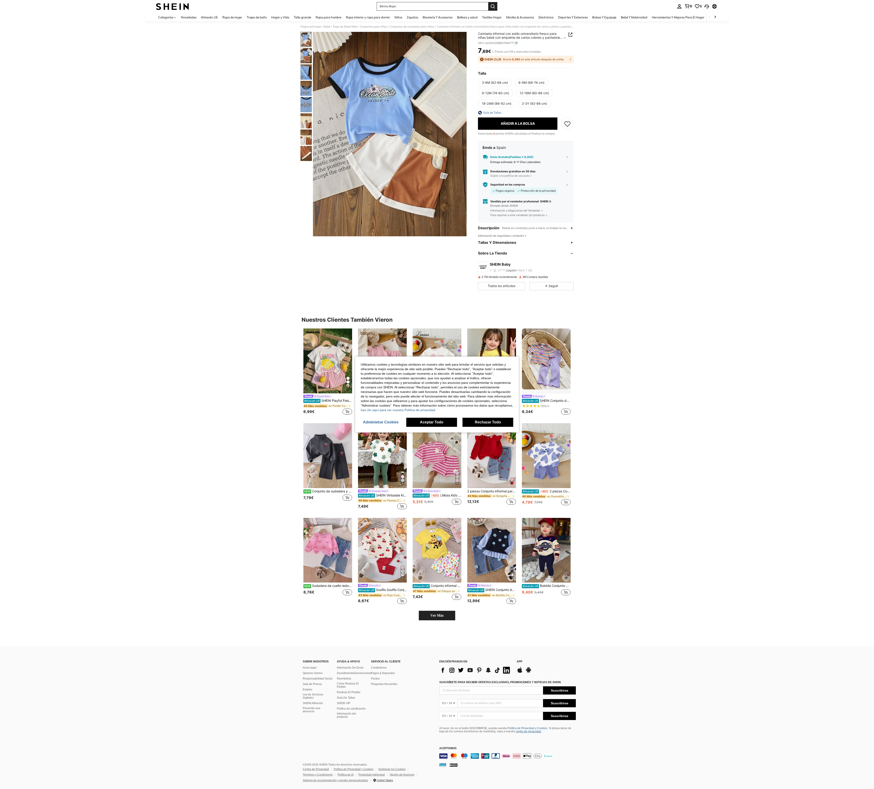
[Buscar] (492, 6)
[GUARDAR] (567, 123)
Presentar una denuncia (311, 710)
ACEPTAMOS (448, 748)
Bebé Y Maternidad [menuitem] (634, 17)
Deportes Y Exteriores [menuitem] (573, 17)
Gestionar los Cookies (392, 769)
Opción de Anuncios (402, 774)
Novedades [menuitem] (188, 17)
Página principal (310, 26)
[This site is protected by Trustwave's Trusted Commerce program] (442, 764)
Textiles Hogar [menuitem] (492, 17)
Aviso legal (309, 667)
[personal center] (679, 6)
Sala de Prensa (312, 684)
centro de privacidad (528, 731)
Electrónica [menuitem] (546, 17)
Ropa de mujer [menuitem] (232, 17)
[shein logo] (172, 6)
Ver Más (437, 615)
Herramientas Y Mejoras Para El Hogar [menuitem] (678, 17)
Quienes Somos (313, 673)
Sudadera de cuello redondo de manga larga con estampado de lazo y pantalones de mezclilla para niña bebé (328, 586)
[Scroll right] (715, 17)
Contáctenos (379, 667)
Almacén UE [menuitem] (209, 17)
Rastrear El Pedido (348, 692)
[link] (688, 6)
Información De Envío (350, 667)
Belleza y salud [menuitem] (467, 17)
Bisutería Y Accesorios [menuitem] (437, 17)
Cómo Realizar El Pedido (348, 685)
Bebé (327, 26)
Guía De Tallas (346, 697)
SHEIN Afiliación (313, 703)
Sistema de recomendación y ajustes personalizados (335, 780)
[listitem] (328, 372)
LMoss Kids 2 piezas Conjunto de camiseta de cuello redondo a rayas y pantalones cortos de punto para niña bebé (437, 495)
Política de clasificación (351, 708)
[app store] (520, 672)
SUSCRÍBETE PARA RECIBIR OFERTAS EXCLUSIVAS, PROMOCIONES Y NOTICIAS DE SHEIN (500, 682)
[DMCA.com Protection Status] (453, 764)
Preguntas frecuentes (384, 684)
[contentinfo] (507, 756)
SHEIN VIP (343, 703)
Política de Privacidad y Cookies (527, 728)
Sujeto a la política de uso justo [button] (510, 175)
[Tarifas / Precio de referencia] (492, 51)
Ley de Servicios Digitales (313, 696)
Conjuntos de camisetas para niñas (412, 26)
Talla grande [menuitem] (302, 17)
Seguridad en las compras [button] (507, 184)
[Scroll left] (709, 17)
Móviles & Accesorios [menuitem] (520, 17)
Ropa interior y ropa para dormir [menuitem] (368, 17)
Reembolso (344, 678)
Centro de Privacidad (316, 769)
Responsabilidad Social (317, 678)
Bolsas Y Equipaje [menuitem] (604, 17)
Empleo (307, 689)
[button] (706, 6)
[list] (475, 670)
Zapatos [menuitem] (412, 17)
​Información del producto (346, 715)
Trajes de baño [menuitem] (257, 17)
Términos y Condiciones (318, 774)
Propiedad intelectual (371, 774)
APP (519, 661)
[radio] (495, 83)
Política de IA (346, 774)
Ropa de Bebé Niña (345, 26)
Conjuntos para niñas (373, 26)
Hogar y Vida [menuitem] (280, 17)
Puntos (375, 678)
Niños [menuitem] (398, 17)
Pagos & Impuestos (383, 673)
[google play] (528, 672)
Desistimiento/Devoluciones (354, 673)
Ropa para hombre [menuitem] (328, 17)
